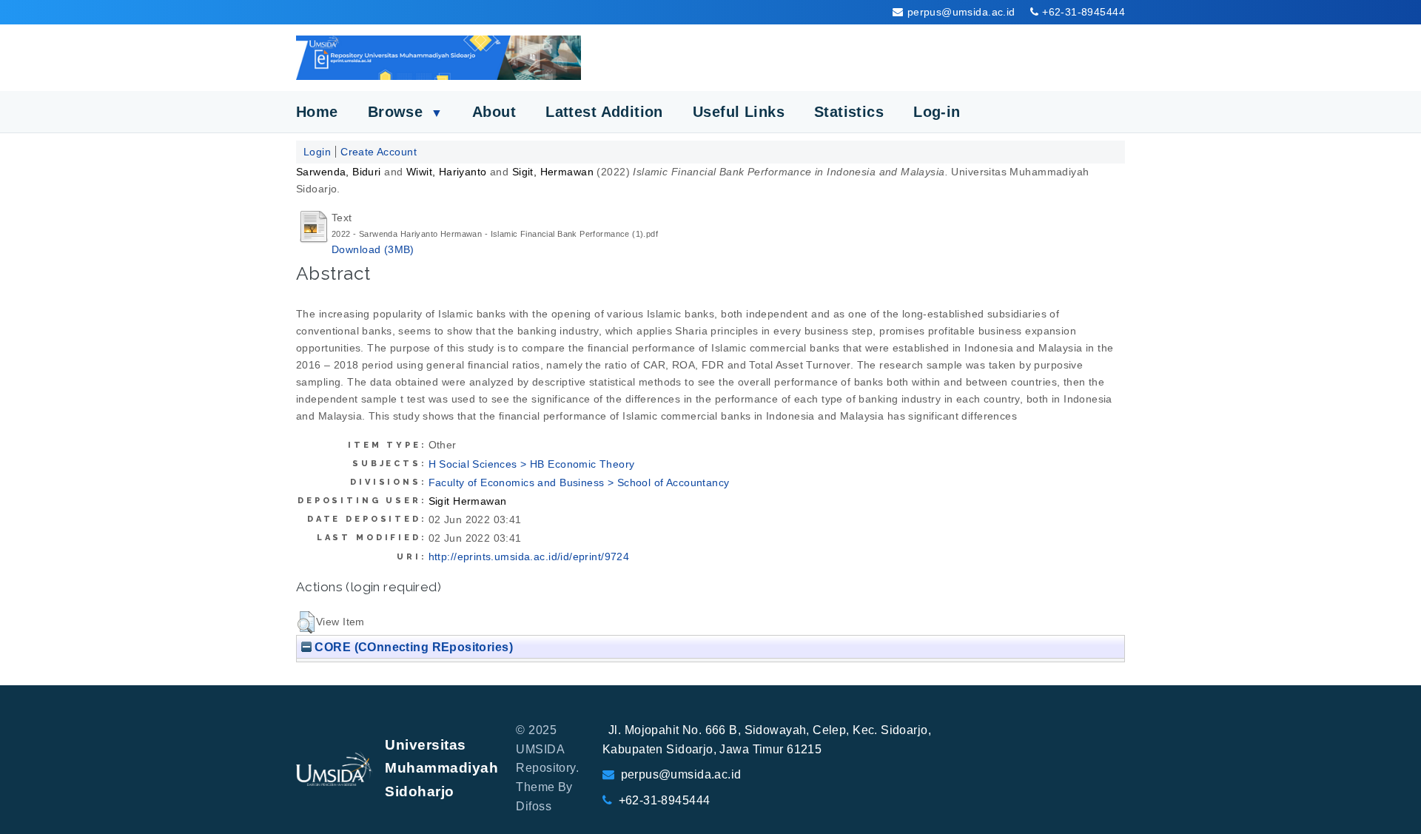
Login (317, 152)
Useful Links (739, 112)
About (494, 112)
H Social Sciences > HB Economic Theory (532, 464)
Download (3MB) (373, 249)
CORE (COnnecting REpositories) (412, 646)
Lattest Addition (604, 112)
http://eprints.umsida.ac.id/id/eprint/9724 (529, 556)
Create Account (378, 152)
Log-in (937, 112)
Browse (405, 112)
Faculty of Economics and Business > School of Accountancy (579, 482)
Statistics (849, 112)
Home (317, 112)
